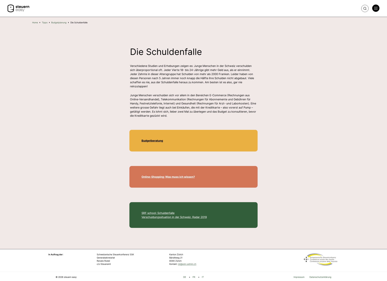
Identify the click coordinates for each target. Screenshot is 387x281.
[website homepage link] (18, 8)
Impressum (299, 277)
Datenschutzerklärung (320, 277)
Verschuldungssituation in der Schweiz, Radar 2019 (174, 217)
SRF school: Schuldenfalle (157, 213)
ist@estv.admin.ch (187, 264)
